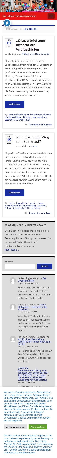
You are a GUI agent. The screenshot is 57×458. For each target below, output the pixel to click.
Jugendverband (35, 203)
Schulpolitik (18, 208)
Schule (8, 208)
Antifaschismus (28, 54)
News (37, 54)
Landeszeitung (29, 206)
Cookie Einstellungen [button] (15, 427)
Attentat (27, 117)
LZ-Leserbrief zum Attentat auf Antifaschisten (30, 45)
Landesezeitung (39, 117)
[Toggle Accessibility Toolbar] (7, 23)
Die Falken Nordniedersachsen (19, 16)
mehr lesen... (12, 250)
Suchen (9, 261)
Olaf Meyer (24, 120)
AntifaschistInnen (17, 115)
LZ (16, 120)
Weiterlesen (14, 104)
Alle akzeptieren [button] (38, 427)
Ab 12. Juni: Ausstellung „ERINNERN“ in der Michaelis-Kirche (34, 341)
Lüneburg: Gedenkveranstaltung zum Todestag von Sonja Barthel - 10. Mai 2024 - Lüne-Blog (33, 371)
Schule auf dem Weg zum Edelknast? (32, 139)
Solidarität (45, 54)
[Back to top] (50, 451)
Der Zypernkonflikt (32, 279)
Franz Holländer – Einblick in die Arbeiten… (32, 307)
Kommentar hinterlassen (40, 125)
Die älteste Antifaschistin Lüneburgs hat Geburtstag (32, 378)
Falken (12, 203)
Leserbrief (9, 120)
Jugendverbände (13, 206)
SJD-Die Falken (32, 208)
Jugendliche (21, 203)
